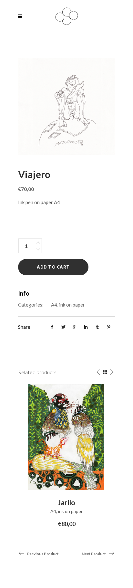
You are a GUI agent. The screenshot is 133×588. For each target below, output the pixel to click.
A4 (54, 305)
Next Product (94, 553)
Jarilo (66, 502)
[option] (66, 456)
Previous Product (43, 553)
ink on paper (72, 305)
